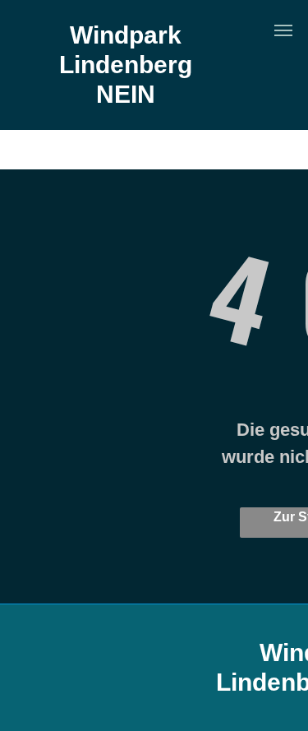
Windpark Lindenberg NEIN (125, 64)
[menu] (283, 30)
